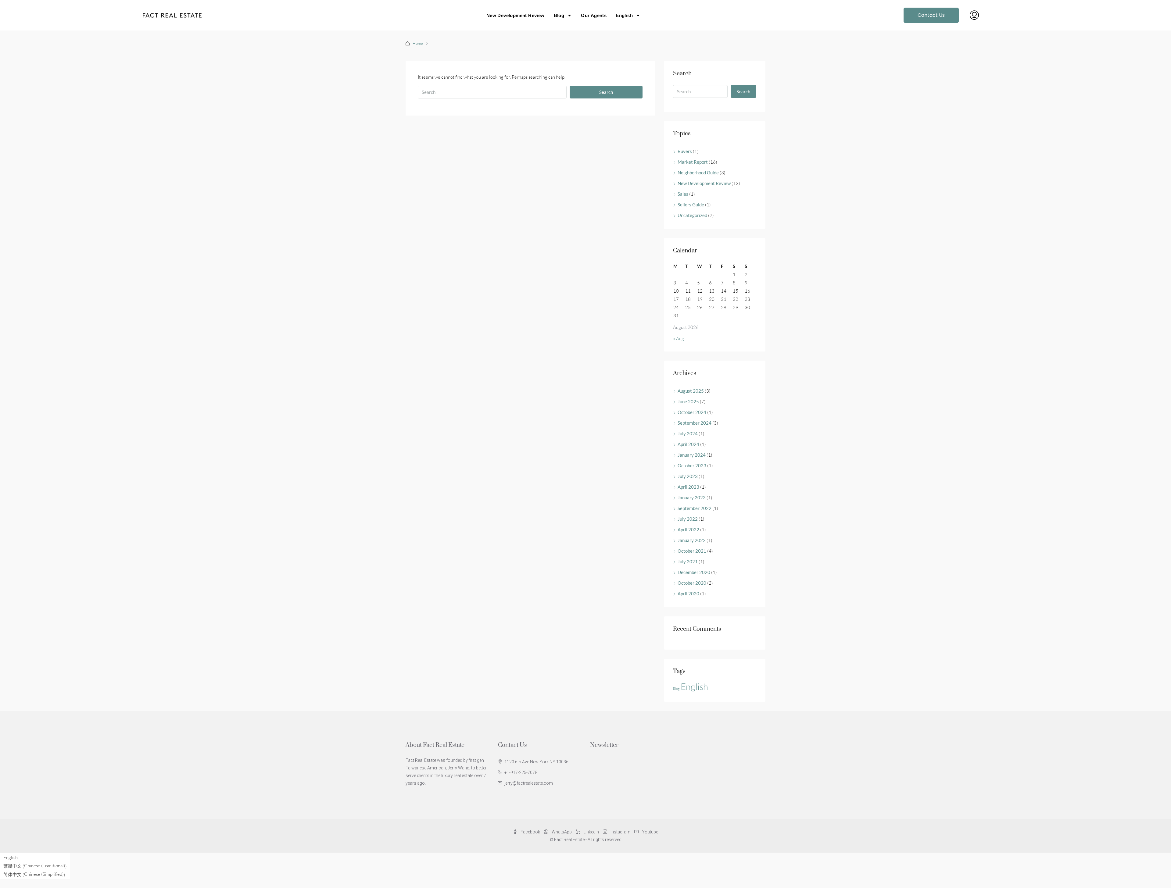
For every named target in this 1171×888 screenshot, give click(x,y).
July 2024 (688, 433)
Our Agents (594, 15)
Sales (683, 194)
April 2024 (688, 444)
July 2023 (688, 476)
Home (418, 43)
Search (606, 92)
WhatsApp (562, 831)
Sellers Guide (691, 204)
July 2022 (688, 519)
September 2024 (694, 423)
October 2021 (692, 551)
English (694, 686)
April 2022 (688, 529)
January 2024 (692, 455)
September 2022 (694, 508)
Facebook (530, 831)
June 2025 (688, 401)
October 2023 (692, 465)
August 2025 (691, 391)
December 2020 (694, 572)
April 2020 (688, 593)
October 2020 (692, 583)
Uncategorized (692, 215)
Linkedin (591, 831)
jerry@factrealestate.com (528, 783)
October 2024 (692, 412)
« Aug (678, 338)
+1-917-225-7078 (520, 772)
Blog (559, 15)
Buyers (685, 151)
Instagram (620, 831)
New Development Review (515, 15)
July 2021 (688, 561)
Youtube (649, 831)
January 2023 (692, 497)
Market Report (693, 162)
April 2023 (688, 487)
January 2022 (692, 540)
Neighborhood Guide (698, 172)
